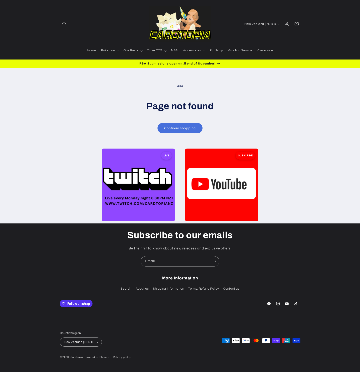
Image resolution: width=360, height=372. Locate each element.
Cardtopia (76, 357)
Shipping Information (168, 288)
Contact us (231, 288)
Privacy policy (122, 357)
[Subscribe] (214, 261)
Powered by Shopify (96, 357)
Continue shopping (180, 128)
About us (142, 288)
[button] (64, 24)
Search (126, 288)
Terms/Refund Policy (203, 288)
